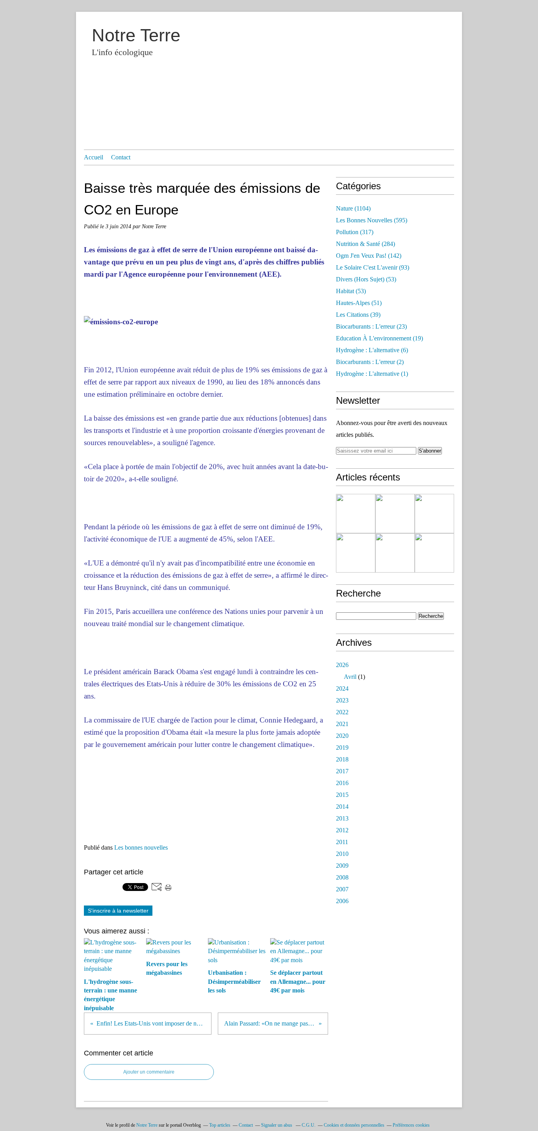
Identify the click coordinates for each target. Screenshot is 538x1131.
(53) (366, 279)
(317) (354, 232)
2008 (342, 877)
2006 (342, 901)
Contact (120, 157)
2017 (342, 771)
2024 (342, 688)
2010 (342, 853)
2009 (342, 865)
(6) (372, 350)
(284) (365, 243)
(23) (371, 326)
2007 (342, 889)
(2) (370, 362)
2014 (342, 806)
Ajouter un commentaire (148, 1072)
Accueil (93, 157)
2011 (342, 842)
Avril (350, 676)
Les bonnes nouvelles (141, 847)
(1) (372, 373)
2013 (342, 818)
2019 (342, 747)
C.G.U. (308, 1125)
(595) (371, 220)
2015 (342, 794)
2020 (342, 735)
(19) (379, 338)
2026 (342, 665)
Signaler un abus (277, 1125)
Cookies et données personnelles (354, 1125)
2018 (342, 759)
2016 (342, 783)
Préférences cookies (411, 1125)
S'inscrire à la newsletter (118, 910)
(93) (372, 267)
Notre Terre (136, 35)
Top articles (219, 1125)
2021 (342, 724)
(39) (358, 314)
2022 (342, 712)
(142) (368, 255)
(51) (359, 302)
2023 (342, 700)
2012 (342, 830)
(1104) (353, 208)
